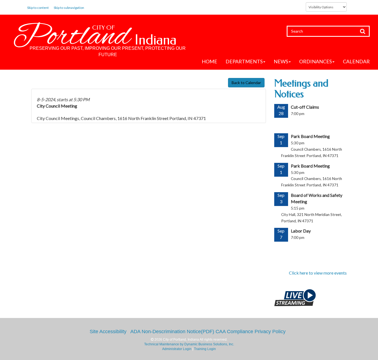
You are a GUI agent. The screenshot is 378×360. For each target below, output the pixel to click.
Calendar (356, 61)
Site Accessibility (108, 331)
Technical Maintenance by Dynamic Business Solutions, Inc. (189, 344)
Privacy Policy (270, 331)
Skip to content (38, 8)
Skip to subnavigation (69, 8)
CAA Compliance (234, 331)
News (281, 61)
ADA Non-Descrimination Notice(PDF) (172, 331)
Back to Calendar (246, 82)
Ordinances (315, 61)
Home (209, 61)
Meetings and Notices (301, 88)
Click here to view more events (318, 272)
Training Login (205, 349)
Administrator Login (176, 349)
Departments (244, 61)
